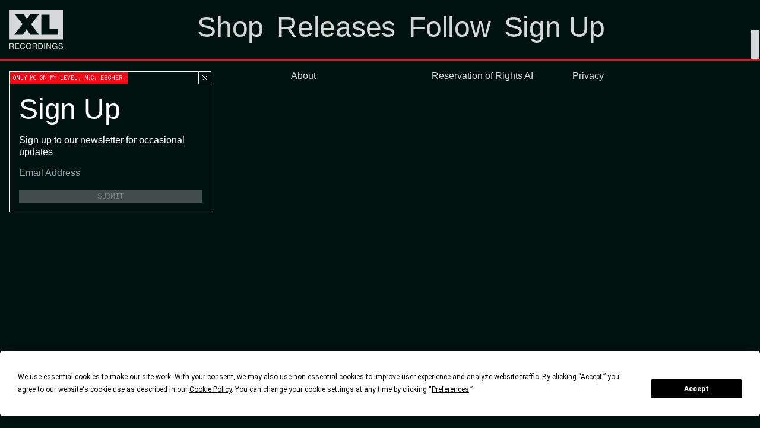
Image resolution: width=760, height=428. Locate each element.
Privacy (588, 76)
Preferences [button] (450, 389)
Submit (110, 196)
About (303, 76)
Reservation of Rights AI (482, 76)
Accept (696, 389)
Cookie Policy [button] (210, 389)
